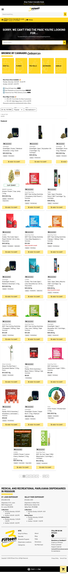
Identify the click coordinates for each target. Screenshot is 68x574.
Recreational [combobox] (30, 110)
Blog (36, 536)
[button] (2, 9)
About (37, 533)
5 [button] (37, 476)
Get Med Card (39, 544)
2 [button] (27, 476)
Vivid (48, 406)
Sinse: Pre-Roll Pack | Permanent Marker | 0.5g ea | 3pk (10, 368)
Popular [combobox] (16, 110)
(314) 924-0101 (29, 500)
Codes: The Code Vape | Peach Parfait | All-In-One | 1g (11, 239)
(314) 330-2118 (5, 500)
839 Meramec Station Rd (32, 505)
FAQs (36, 539)
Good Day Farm (29, 192)
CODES (4, 235)
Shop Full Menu (22, 533)
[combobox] (32, 14)
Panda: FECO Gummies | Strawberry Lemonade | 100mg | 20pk (10, 414)
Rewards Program (23, 539)
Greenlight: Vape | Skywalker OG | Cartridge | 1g (56, 328)
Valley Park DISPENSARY (34, 497)
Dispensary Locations (24, 542)
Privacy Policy (55, 558)
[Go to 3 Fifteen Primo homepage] (34, 9)
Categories (21, 545)
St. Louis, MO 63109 (7, 507)
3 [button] (30, 476)
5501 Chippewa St (6, 505)
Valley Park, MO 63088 (31, 507)
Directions (38, 542)
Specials (20, 536)
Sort (15, 107)
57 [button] (44, 476)
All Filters (7, 109)
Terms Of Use (63, 558)
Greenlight (6, 146)
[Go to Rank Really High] (34, 569)
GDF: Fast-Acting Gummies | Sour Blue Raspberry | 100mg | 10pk (34, 239)
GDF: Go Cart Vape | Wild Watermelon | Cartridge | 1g (44, 456)
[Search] (65, 14)
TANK (49, 192)
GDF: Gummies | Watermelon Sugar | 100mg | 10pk (56, 368)
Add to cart (15, 162)
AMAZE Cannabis (7, 189)
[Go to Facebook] (52, 535)
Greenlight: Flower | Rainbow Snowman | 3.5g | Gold (11, 284)
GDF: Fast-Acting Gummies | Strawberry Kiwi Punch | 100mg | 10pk (34, 196)
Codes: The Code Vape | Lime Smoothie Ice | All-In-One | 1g (34, 284)
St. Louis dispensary (9, 497)
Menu (27, 107)
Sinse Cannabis (6, 364)
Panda (27, 367)
